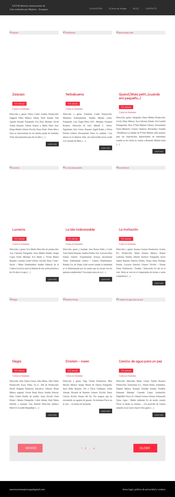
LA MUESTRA (95, 8)
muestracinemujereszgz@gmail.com (27, 489)
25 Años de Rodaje (117, 8)
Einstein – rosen (77, 361)
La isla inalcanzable (80, 229)
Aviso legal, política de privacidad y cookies (143, 489)
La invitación (128, 229)
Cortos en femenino (20, 109)
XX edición (19, 104)
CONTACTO (151, 8)
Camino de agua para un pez (140, 361)
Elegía (16, 361)
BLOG (136, 8)
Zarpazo (18, 94)
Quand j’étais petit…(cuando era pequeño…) (139, 96)
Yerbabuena (75, 94)
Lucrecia (18, 229)
